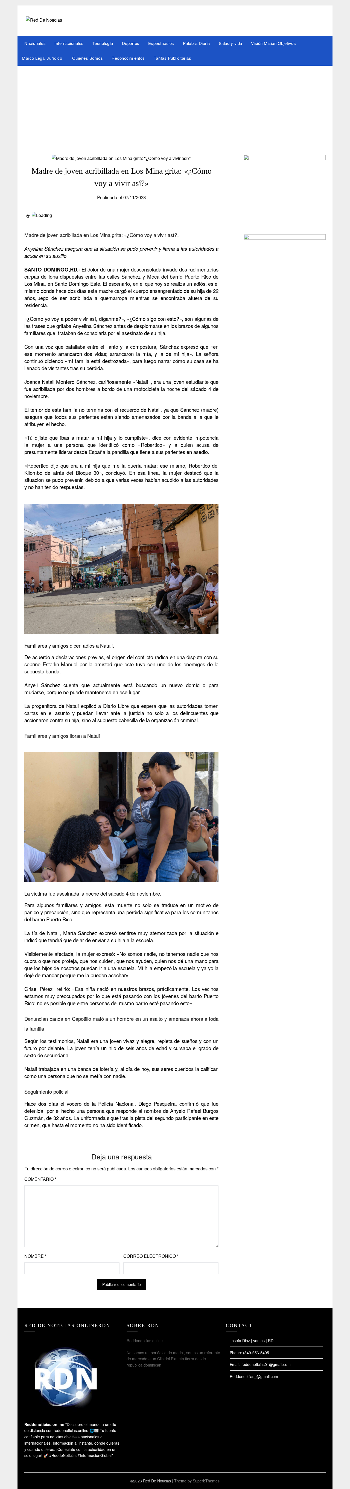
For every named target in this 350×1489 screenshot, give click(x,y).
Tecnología (102, 43)
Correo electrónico (151, 1256)
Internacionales (69, 43)
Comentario (40, 1179)
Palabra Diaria (196, 43)
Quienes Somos (87, 58)
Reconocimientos (128, 58)
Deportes (130, 43)
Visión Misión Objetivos (273, 43)
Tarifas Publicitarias (172, 58)
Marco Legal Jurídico (42, 58)
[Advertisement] (175, 106)
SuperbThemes (206, 1481)
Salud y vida (230, 43)
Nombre (35, 1256)
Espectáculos (161, 43)
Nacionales (35, 43)
